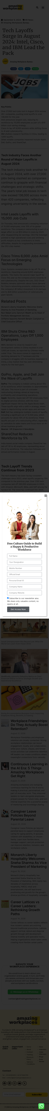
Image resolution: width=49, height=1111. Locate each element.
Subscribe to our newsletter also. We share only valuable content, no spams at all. (23, 601)
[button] (46, 496)
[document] (24, 555)
